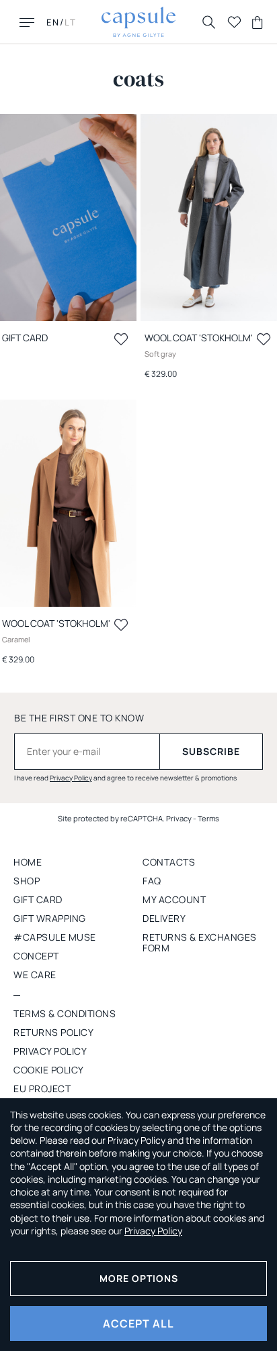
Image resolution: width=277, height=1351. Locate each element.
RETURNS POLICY (53, 1032)
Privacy (179, 818)
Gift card (25, 337)
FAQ (152, 880)
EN (53, 22)
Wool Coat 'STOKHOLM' (199, 337)
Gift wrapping (49, 918)
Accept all (138, 1323)
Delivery (164, 918)
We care (34, 974)
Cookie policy (48, 1069)
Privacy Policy (71, 777)
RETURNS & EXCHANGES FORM (200, 942)
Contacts (169, 862)
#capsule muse (54, 937)
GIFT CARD (38, 899)
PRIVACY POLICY (50, 1051)
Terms (208, 818)
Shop (26, 880)
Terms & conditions (64, 1013)
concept (36, 955)
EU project (42, 1088)
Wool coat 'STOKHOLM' (56, 623)
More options (139, 1278)
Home (27, 862)
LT (71, 22)
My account (174, 899)
